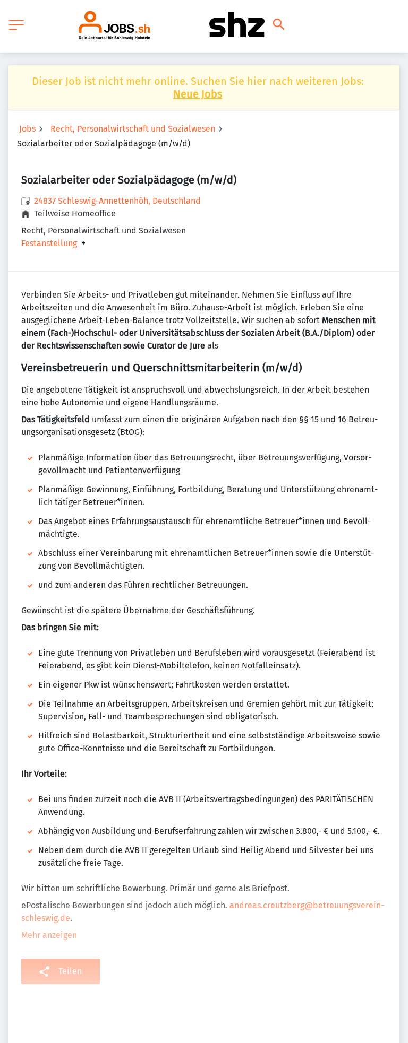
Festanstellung (49, 243)
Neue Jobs (197, 94)
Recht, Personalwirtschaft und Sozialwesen (132, 129)
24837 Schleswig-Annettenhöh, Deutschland (117, 201)
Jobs (27, 129)
